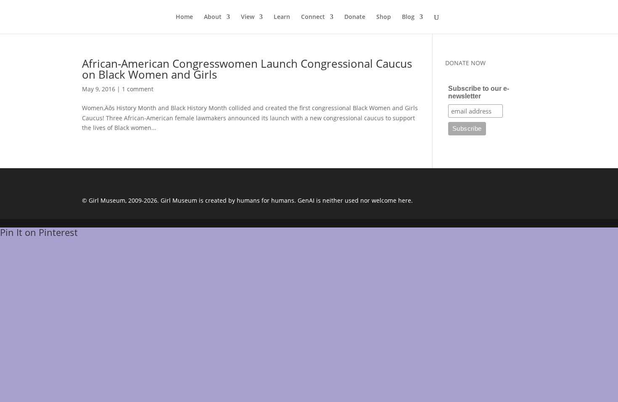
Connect (313, 17)
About (213, 17)
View (247, 17)
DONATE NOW (465, 63)
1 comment (137, 89)
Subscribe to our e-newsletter (478, 92)
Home (184, 17)
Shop (383, 17)
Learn (282, 17)
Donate (354, 17)
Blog (408, 17)
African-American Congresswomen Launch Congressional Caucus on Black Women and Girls (247, 69)
